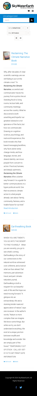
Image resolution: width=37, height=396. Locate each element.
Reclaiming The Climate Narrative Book (20, 57)
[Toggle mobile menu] (33, 11)
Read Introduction (11, 208)
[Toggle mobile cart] (29, 11)
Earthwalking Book (21, 226)
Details (16, 213)
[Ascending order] (28, 28)
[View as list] (20, 38)
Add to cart (8, 213)
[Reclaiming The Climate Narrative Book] (6, 55)
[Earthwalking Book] (6, 228)
